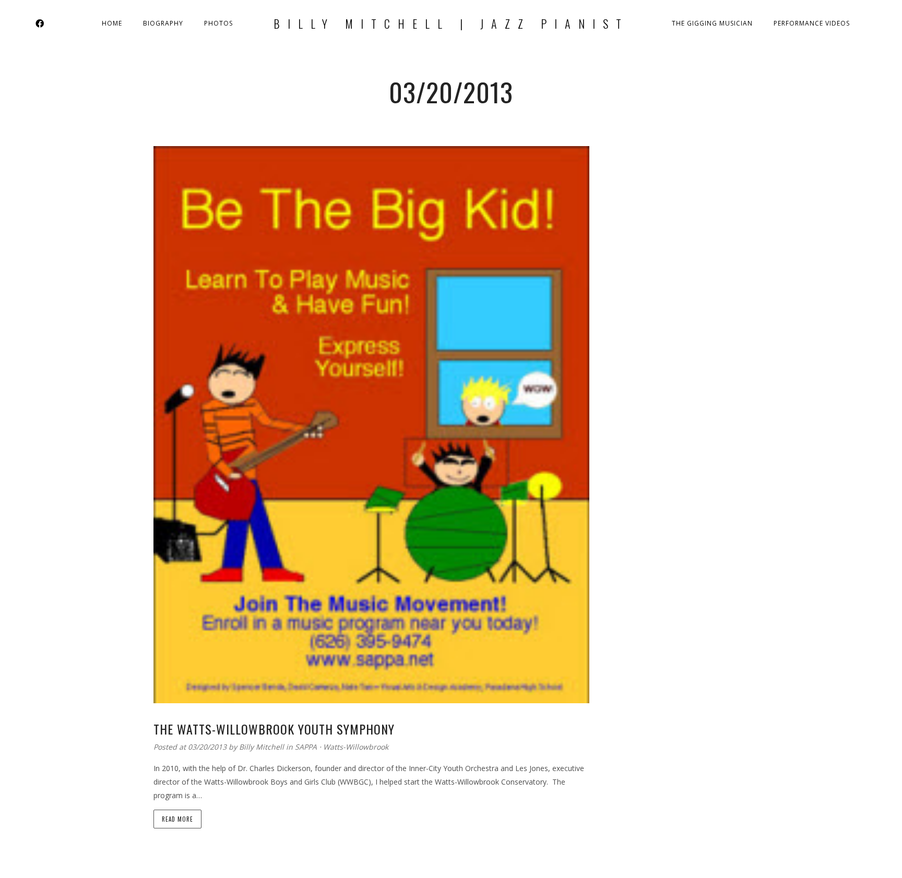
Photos (218, 23)
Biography (163, 23)
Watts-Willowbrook (355, 747)
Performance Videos (812, 23)
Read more (177, 819)
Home (112, 23)
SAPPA (306, 747)
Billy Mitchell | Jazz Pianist (451, 23)
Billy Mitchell (262, 747)
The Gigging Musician (712, 23)
